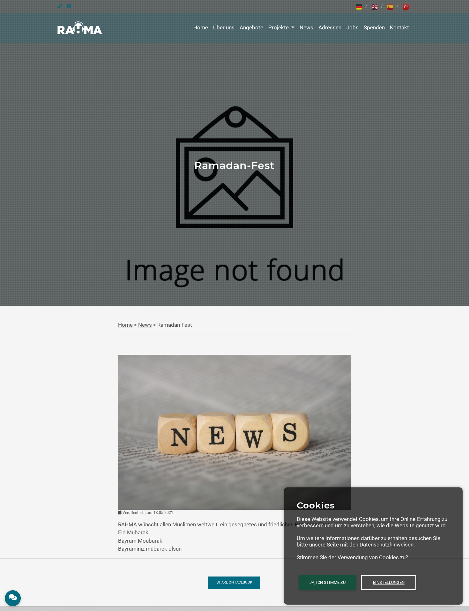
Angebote (251, 27)
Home (200, 27)
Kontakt (399, 27)
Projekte (279, 27)
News (306, 27)
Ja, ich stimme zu (327, 582)
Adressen (329, 27)
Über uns (223, 27)
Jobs (352, 27)
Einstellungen (389, 582)
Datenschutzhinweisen (386, 544)
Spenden (374, 27)
